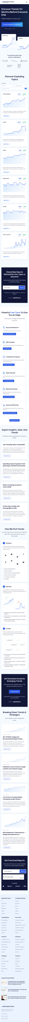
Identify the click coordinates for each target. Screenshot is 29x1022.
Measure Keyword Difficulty (10, 413)
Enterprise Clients (19, 949)
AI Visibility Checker (19, 920)
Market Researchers (19, 947)
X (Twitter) (17, 966)
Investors (17, 944)
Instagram (17, 961)
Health (16, 908)
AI (1, 901)
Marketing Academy (19, 968)
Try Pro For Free (14, 691)
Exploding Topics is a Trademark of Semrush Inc (7, 1010)
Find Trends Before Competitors (12, 24)
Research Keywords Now (9, 334)
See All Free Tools (15, 420)
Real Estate (4, 930)
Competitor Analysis (19, 927)
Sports (16, 906)
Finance (17, 901)
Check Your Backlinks (8, 396)
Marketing (3, 908)
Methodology (4, 968)
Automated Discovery (6, 942)
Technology (3, 903)
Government (4, 922)
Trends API (3, 949)
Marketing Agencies (19, 942)
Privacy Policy (4, 1013)
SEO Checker (18, 922)
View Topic (6, 144)
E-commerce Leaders (20, 939)
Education (17, 903)
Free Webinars (18, 971)
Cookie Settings (4, 1018)
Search (22, 287)
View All (3, 913)
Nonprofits (3, 927)
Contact (3, 966)
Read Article (7, 455)
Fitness (3, 906)
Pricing (2, 958)
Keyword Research (19, 930)
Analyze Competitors (8, 364)
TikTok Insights (4, 947)
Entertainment (4, 920)
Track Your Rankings (8, 380)
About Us (3, 963)
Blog (2, 971)
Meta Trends (4, 944)
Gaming (17, 911)
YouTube (17, 958)
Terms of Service (4, 1016)
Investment (3, 925)
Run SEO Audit (7, 348)
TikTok (16, 963)
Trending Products (5, 939)
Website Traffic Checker (20, 925)
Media (2, 911)
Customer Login (4, 961)
